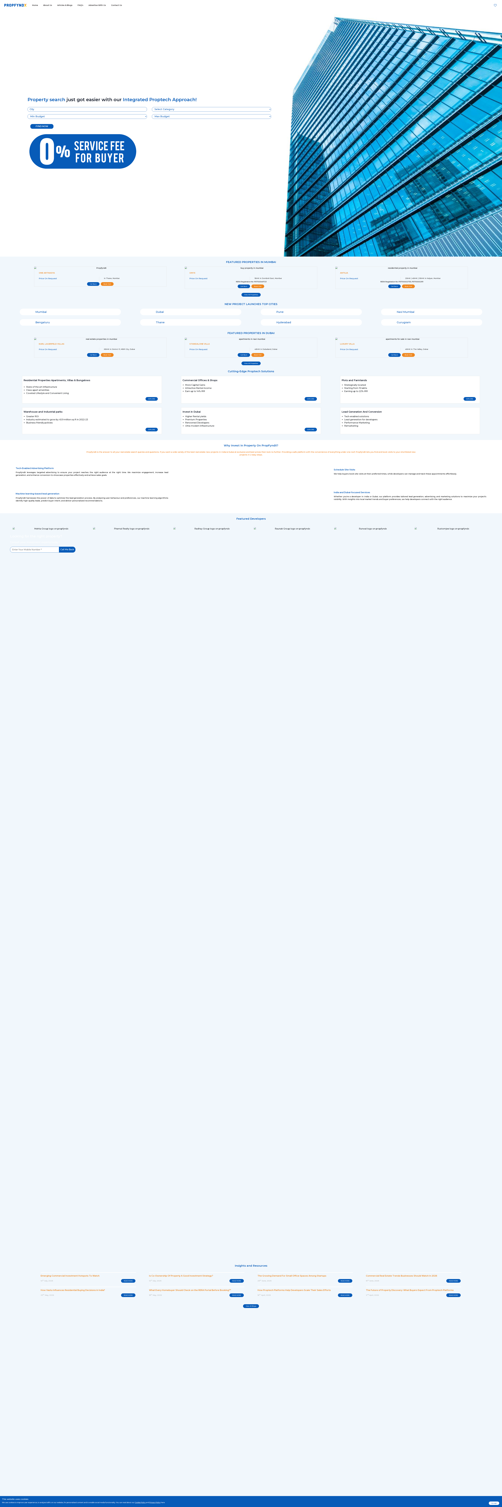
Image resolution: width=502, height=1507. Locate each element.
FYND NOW (42, 126)
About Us (47, 5)
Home (35, 5)
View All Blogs (251, 1306)
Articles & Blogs (64, 5)
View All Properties (251, 295)
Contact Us (116, 5)
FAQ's (80, 5)
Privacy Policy (155, 1502)
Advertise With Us (97, 5)
